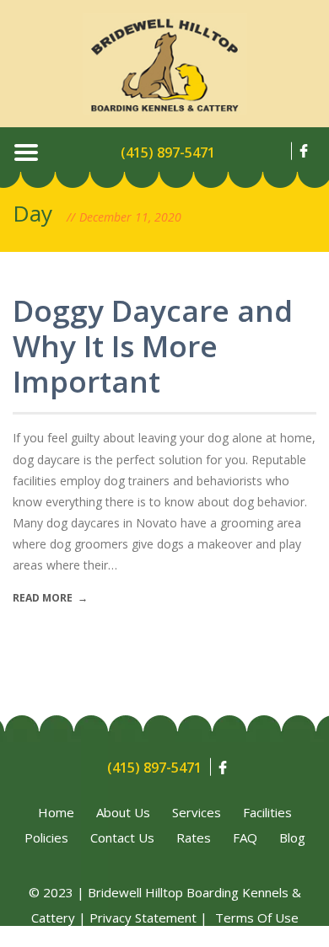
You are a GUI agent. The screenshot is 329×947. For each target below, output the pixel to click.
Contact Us (122, 837)
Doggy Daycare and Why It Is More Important (153, 346)
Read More (50, 598)
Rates (193, 837)
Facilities (267, 812)
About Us (123, 812)
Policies (46, 837)
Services (196, 812)
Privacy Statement (143, 917)
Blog (292, 837)
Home (56, 812)
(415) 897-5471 (168, 152)
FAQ (245, 837)
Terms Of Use (257, 917)
